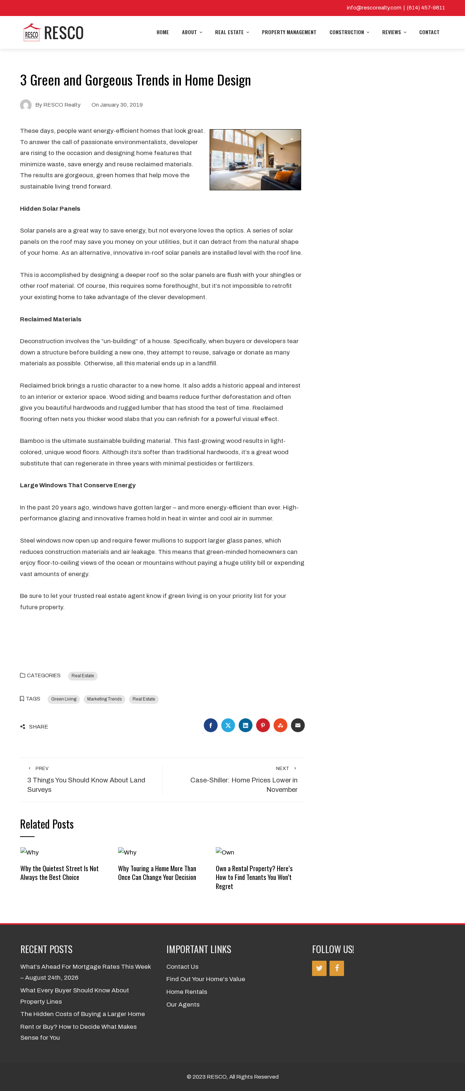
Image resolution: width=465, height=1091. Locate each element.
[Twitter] (319, 968)
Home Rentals (186, 991)
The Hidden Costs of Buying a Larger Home (82, 1014)
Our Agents (182, 1004)
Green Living (63, 699)
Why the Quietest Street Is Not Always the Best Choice (59, 872)
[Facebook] (336, 968)
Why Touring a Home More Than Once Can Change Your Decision (157, 872)
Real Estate (229, 32)
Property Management (289, 32)
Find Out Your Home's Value (205, 979)
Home (163, 32)
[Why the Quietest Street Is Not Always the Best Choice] (29, 852)
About (189, 32)
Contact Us (182, 966)
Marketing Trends (104, 699)
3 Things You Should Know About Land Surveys (86, 780)
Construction (346, 32)
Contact (429, 32)
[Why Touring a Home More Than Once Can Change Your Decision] (127, 852)
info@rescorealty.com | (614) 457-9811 (396, 8)
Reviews (391, 32)
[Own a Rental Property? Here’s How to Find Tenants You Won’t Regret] (225, 852)
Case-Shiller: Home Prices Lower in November (244, 780)
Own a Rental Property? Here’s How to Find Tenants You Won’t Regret (254, 877)
